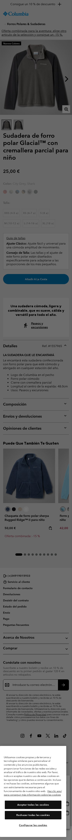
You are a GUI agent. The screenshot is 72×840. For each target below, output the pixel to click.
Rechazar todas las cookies (33, 815)
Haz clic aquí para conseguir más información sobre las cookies (33, 793)
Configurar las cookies (33, 825)
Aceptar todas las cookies (33, 804)
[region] (33, 791)
